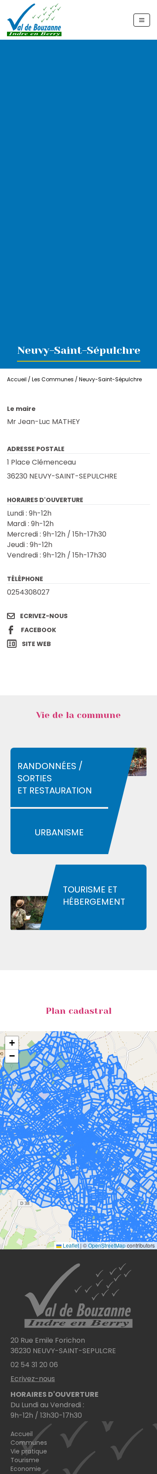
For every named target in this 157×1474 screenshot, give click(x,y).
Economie (25, 1468)
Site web (36, 644)
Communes (28, 1442)
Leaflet (70, 1245)
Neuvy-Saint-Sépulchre (110, 379)
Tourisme (24, 1460)
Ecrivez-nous (44, 616)
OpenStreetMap (107, 1245)
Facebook (38, 630)
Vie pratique (28, 1451)
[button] (11, 1043)
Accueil (17, 379)
